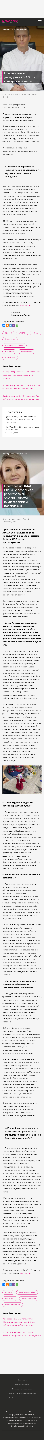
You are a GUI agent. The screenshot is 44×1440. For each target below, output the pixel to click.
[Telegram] (10, 325)
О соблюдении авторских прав (22, 1398)
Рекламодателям (22, 1384)
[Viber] (13, 325)
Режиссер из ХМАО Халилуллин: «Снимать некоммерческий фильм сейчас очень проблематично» (19, 1322)
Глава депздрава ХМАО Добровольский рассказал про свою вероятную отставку (21, 375)
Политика (23, 29)
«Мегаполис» (26, 305)
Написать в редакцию (22, 1389)
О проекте (22, 1380)
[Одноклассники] (7, 325)
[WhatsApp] (17, 325)
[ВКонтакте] (3, 325)
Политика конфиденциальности (22, 1393)
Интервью (24, 454)
